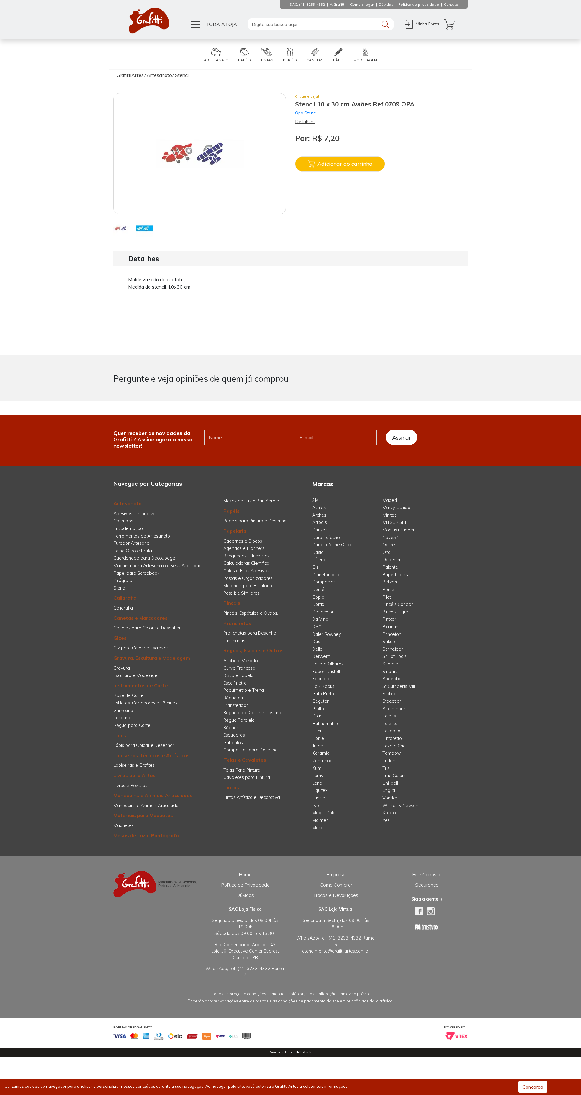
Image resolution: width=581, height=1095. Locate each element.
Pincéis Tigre (395, 612)
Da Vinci (320, 619)
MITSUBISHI (394, 522)
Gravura (121, 668)
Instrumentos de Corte (140, 685)
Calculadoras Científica (246, 563)
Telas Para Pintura (241, 770)
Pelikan (389, 582)
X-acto (389, 813)
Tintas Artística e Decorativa (251, 797)
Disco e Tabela (238, 675)
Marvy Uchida (396, 507)
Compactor (323, 582)
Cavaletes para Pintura (246, 777)
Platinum (391, 626)
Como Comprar (336, 885)
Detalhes (305, 121)
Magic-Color (324, 813)
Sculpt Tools (394, 656)
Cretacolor (322, 612)
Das (316, 641)
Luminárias (234, 640)
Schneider (392, 649)
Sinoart (389, 671)
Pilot (386, 597)
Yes (386, 820)
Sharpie (390, 664)
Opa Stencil (306, 112)
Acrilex (319, 507)
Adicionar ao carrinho (344, 163)
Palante (390, 567)
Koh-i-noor (323, 760)
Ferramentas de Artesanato (141, 536)
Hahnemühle (325, 723)
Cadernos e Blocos (242, 541)
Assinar (401, 437)
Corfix (318, 604)
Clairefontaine (326, 574)
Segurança (426, 885)
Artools (319, 522)
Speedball (392, 679)
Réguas (231, 728)
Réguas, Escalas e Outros (253, 650)
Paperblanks (395, 574)
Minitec (389, 515)
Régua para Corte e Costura (252, 712)
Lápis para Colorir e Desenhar (143, 745)
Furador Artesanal (131, 543)
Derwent (321, 656)
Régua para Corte (131, 725)
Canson (320, 530)
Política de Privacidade (245, 885)
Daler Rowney (326, 634)
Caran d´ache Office (332, 545)
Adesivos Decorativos (135, 513)
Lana (317, 783)
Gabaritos (233, 742)
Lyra (316, 805)
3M (315, 500)
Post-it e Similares (241, 593)
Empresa (336, 874)
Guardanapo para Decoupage (144, 558)
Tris (385, 768)
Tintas (231, 787)
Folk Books (323, 686)
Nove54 (390, 537)
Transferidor (235, 705)
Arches (319, 515)
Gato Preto (323, 693)
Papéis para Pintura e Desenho (255, 521)
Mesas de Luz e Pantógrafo (146, 835)
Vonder (389, 798)
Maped (389, 500)
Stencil (119, 588)
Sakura (389, 641)
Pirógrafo (122, 580)
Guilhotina (123, 710)
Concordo (532, 1087)
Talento (390, 723)
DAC (316, 626)
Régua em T (235, 698)
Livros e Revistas (130, 785)
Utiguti (388, 790)
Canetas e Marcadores (140, 618)
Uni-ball (390, 783)
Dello (317, 649)
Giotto (318, 708)
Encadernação (128, 528)
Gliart (317, 716)
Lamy (317, 775)
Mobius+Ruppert (399, 530)
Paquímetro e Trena (243, 690)
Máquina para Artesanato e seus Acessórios (158, 565)
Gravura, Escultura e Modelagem (151, 658)
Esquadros (234, 735)
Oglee (388, 545)
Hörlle (318, 738)
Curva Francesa (239, 668)
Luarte (318, 798)
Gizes (120, 638)
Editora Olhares (327, 664)
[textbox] (321, 24)
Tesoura (121, 718)
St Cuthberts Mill (398, 686)
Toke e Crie (394, 746)
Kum (316, 768)
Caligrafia (124, 598)
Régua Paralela (239, 720)
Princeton (391, 634)
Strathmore (393, 708)
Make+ (319, 827)
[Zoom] (121, 228)
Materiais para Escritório (247, 585)
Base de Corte (128, 695)
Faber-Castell (326, 671)
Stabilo (389, 693)
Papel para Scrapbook (136, 573)
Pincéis (231, 603)
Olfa (386, 552)
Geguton (321, 701)
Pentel (388, 589)
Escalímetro (235, 683)
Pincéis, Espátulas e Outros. (250, 613)
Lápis (119, 735)
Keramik (320, 753)
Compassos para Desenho (250, 750)
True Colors (394, 775)
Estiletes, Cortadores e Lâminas (145, 703)
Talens (389, 716)
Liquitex (320, 790)
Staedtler (391, 701)
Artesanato (127, 503)
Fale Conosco (426, 874)
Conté (318, 589)
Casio (318, 552)
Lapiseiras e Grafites (134, 765)
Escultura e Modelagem (137, 675)
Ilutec (317, 746)
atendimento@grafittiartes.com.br (336, 951)
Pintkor (389, 619)
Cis (315, 567)
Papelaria (234, 531)
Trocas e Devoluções (335, 895)
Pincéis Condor (397, 604)
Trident (389, 760)
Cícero (318, 559)
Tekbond (391, 731)
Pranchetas (237, 623)
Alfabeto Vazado (240, 660)
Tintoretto (392, 738)
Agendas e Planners (243, 548)
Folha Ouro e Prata (132, 551)
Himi (316, 731)
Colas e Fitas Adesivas (246, 571)
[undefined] (200, 153)
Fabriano (321, 679)
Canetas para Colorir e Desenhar (147, 628)
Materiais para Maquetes (143, 815)
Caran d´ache (326, 537)
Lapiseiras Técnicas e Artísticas (151, 755)
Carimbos (123, 521)
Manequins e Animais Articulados (152, 795)
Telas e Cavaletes (244, 760)
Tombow (391, 753)
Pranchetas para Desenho (249, 633)
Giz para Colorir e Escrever (140, 648)
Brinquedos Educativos (246, 556)
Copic (318, 597)
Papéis (231, 511)
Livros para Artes (134, 775)
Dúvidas (245, 895)
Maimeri (320, 820)
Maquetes (123, 825)
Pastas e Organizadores (248, 578)
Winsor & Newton (400, 805)
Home (245, 874)
